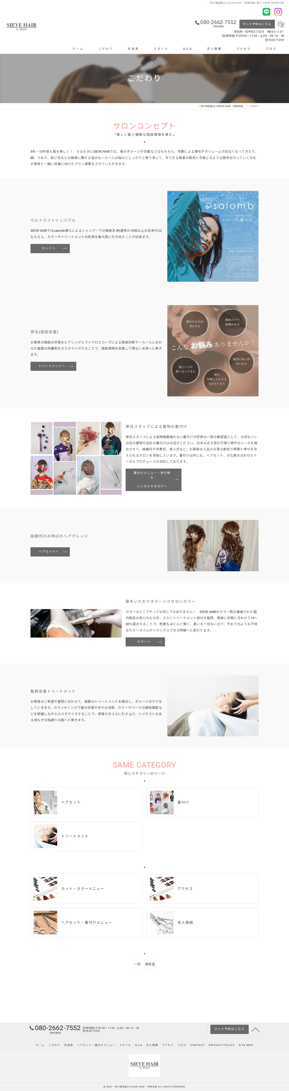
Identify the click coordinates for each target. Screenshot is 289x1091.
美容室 (150, 964)
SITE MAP (246, 1045)
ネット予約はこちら (257, 24)
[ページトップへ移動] (256, 1029)
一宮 (137, 964)
